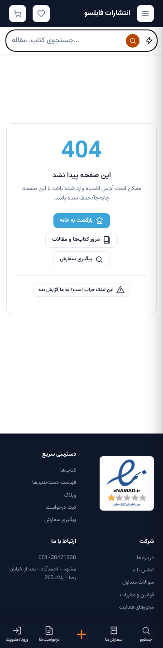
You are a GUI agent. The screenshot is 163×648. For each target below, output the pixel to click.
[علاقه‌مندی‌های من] (41, 13)
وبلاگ (70, 495)
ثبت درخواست (61, 507)
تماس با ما (142, 570)
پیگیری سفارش (76, 259)
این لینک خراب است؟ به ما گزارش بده (76, 290)
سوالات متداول (138, 582)
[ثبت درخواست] (81, 634)
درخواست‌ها (49, 639)
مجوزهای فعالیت (136, 607)
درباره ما (145, 558)
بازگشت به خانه (76, 220)
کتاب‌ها (68, 470)
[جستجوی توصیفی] (149, 41)
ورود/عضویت (17, 639)
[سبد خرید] (17, 13)
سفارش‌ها (114, 639)
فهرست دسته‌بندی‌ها (54, 482)
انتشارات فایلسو (107, 13)
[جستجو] (132, 41)
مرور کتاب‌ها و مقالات (76, 239)
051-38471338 (57, 558)
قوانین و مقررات (137, 595)
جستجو (146, 639)
